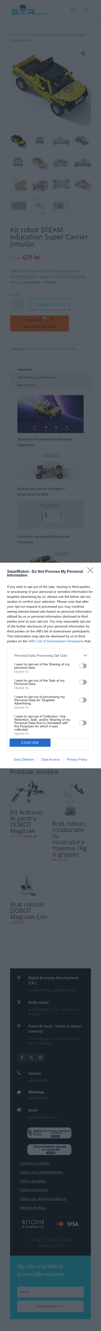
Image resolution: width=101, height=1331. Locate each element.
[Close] (91, 571)
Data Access (50, 759)
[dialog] (50, 665)
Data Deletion (24, 759)
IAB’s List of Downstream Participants (56, 641)
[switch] (83, 665)
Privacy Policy (77, 759)
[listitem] (50, 655)
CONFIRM (30, 743)
